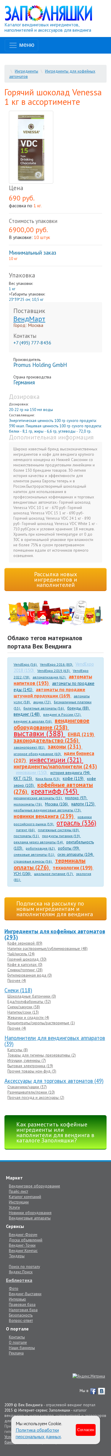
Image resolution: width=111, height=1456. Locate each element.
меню (25, 44)
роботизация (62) (41, 848)
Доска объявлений (25, 1240)
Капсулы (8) (17, 1049)
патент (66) (26, 830)
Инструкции (19, 1202)
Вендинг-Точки (22, 1245)
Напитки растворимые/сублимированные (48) (47, 948)
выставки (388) (39, 733)
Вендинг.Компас (23, 1250)
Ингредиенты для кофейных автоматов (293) (54, 934)
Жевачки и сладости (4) (28, 1017)
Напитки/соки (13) (23, 1012)
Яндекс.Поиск (21, 1271)
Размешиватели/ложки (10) (31, 1092)
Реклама (16, 1353)
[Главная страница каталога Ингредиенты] (48, 12)
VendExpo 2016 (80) (56, 664)
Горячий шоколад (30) (26, 959)
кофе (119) (74, 778)
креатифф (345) (55, 791)
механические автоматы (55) (38, 798)
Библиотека (19, 1280)
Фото (13, 1288)
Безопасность (21, 1315)
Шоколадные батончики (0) (31, 996)
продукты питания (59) (61, 836)
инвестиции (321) (56, 759)
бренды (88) (78, 708)
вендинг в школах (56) (33, 721)
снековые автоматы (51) (34, 854)
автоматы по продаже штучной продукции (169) (49, 692)
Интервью (17, 1299)
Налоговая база (23, 1309)
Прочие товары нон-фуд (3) (31, 1071)
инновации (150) (32, 772)
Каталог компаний (25, 1196)
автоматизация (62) (49, 677)
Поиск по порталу (24, 1266)
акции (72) (42, 702)
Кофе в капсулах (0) (24, 964)
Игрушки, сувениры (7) (26, 1060)
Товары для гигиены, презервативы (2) (41, 1055)
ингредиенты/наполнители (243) (55, 766)
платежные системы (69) (59, 830)
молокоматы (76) (28, 804)
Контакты (17, 1337)
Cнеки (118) (18, 990)
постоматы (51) (27, 836)
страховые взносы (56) (33, 861)
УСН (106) (23, 873)
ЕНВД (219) (81, 734)
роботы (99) (69, 848)
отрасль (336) (76, 822)
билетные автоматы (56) (44, 708)
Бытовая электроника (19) (30, 1065)
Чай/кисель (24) (21, 953)
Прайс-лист (18, 1191)
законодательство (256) (47, 740)
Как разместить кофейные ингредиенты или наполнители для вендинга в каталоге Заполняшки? (55, 1132)
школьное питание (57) (54, 873)
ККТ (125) (23, 778)
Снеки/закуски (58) (23, 1006)
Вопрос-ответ (21, 1320)
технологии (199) (73, 867)
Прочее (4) (16, 980)
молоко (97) (76, 797)
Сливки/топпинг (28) (25, 969)
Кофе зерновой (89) (24, 943)
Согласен (85, 1430)
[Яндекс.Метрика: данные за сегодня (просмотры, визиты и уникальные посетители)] (89, 1376)
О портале (18, 1342)
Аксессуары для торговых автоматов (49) (54, 1080)
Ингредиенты (26, 71)
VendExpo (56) (26, 664)
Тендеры (17, 1255)
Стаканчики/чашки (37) (27, 1086)
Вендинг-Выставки (25, 1293)
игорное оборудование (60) (38, 754)
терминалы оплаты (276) (50, 864)
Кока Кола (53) (48, 778)
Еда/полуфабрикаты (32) (29, 1001)
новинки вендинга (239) (44, 816)
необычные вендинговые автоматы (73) (47, 810)
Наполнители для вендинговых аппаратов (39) (54, 1040)
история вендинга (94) (70, 772)
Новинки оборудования (30, 1212)
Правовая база (22, 1304)
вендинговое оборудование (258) (51, 724)
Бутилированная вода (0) (29, 975)
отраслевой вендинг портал (70, 1404)
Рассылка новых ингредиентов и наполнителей (55, 579)
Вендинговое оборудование (34, 1186)
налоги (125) (83, 804)
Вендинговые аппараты (30, 1218)
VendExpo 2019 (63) (53, 670)
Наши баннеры (22, 1347)
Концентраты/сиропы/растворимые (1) (41, 1022)
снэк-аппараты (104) (75, 854)
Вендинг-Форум (23, 1234)
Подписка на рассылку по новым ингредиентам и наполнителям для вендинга (54, 909)
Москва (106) (57, 804)
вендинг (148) (27, 714)
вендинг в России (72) (62, 714)
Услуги (14, 1207)
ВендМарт (29, 318)
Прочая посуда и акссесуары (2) (35, 1097)
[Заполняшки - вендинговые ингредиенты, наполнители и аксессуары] (55, 613)
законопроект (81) (29, 747)
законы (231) (65, 746)
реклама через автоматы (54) (39, 842)
